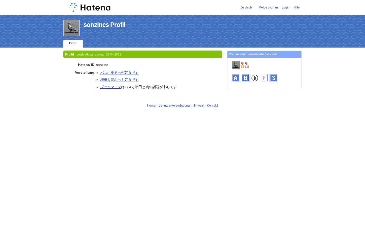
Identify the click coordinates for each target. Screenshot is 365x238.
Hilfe (296, 7)
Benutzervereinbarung (174, 105)
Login (286, 7)
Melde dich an (268, 7)
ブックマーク (110, 87)
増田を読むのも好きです (119, 80)
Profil (73, 43)
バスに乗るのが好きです (119, 73)
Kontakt (212, 105)
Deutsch (246, 7)
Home (151, 105)
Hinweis (198, 105)
